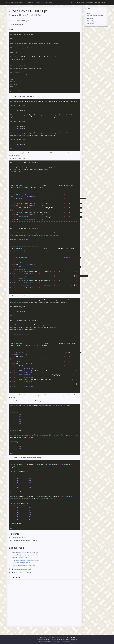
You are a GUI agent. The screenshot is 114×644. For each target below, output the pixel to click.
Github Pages (56, 642)
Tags (98, 2)
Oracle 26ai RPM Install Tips (21, 557)
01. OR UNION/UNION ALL (96, 16)
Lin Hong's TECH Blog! (14, 2)
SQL (35, 15)
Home (74, 2)
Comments (90, 23)
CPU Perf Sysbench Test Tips (21, 563)
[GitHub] (65, 638)
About (105, 2)
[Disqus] (44, 602)
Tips (39, 15)
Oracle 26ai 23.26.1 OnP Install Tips (23, 565)
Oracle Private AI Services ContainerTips (25, 555)
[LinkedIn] (74, 638)
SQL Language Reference (17, 537)
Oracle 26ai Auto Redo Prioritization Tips (25, 552)
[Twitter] (71, 638)
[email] (68, 638)
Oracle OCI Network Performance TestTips (25, 560)
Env (88, 13)
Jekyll (49, 642)
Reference (90, 18)
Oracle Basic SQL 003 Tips (22, 572)
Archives (81, 2)
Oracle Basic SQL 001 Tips (22, 569)
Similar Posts (91, 21)
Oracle (24, 15)
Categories (90, 2)
